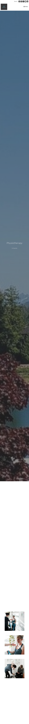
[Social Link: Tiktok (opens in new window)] (23, 1)
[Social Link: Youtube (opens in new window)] (25, 1)
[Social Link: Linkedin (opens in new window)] (27, 1)
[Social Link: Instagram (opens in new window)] (21, 1)
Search (15, 1)
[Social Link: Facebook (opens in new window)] (19, 1)
